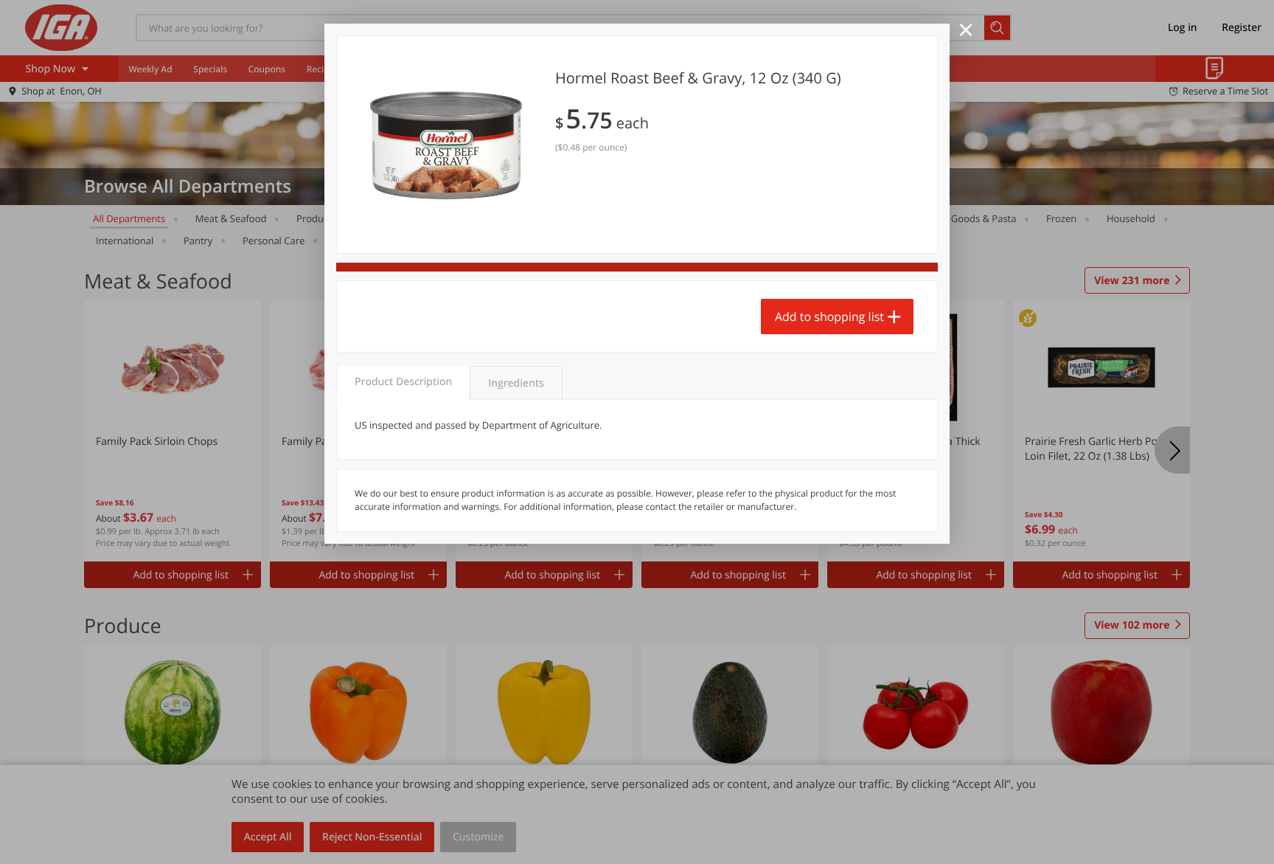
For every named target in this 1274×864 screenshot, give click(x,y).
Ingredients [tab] (515, 383)
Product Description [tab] (403, 382)
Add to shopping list (829, 316)
